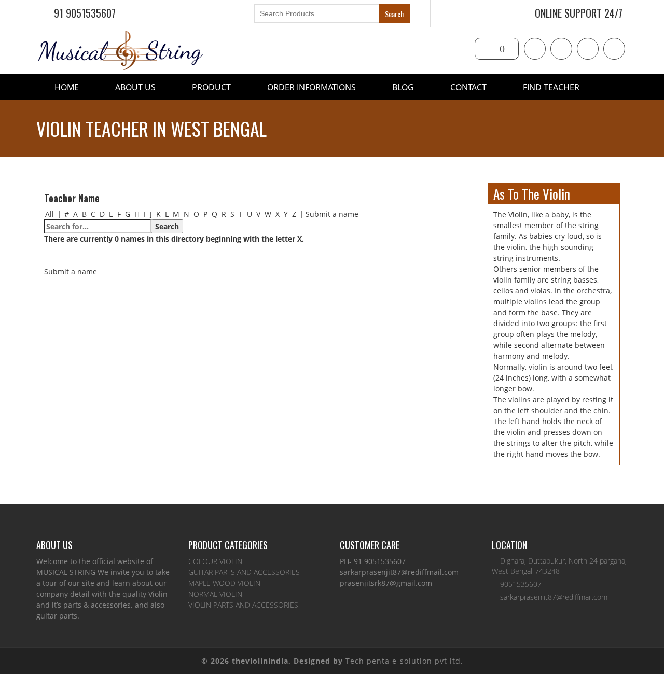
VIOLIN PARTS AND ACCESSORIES (243, 605)
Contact (468, 87)
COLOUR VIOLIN (215, 561)
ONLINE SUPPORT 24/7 (578, 13)
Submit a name (332, 214)
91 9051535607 (85, 13)
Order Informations (311, 87)
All (49, 214)
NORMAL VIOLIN (215, 594)
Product (211, 87)
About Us (135, 87)
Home (66, 87)
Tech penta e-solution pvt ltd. (404, 661)
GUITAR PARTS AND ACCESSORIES (244, 572)
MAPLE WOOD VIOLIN (224, 583)
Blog (403, 87)
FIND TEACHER (551, 87)
